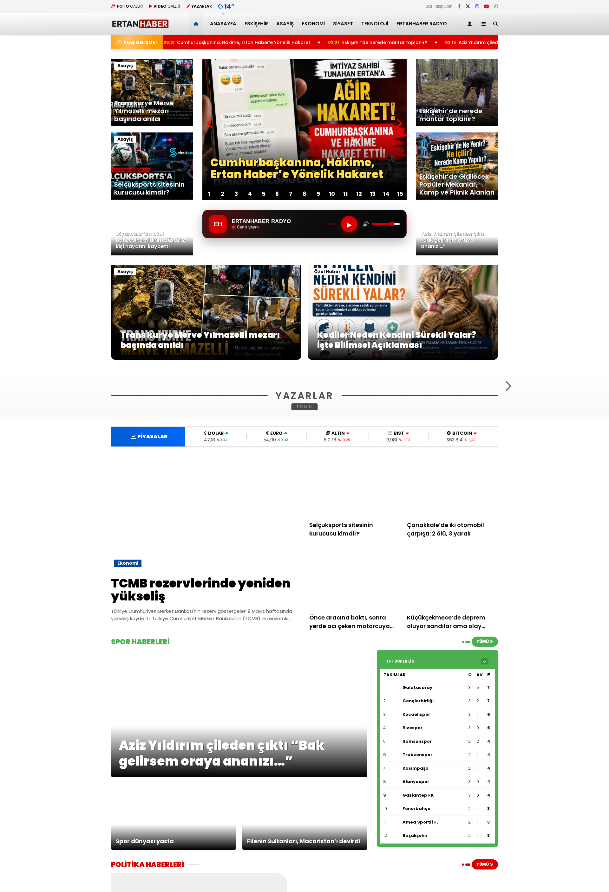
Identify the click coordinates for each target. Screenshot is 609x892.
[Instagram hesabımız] (477, 6)
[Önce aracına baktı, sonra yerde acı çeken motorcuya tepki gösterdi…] (355, 655)
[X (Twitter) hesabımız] (468, 6)
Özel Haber (327, 271)
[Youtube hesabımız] (486, 6)
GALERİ (130, 6)
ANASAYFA (223, 23)
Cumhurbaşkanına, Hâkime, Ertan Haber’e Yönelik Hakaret (195, 42)
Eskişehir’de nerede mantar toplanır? (339, 42)
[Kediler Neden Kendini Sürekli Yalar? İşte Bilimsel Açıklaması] (403, 358)
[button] (197, 24)
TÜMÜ (304, 483)
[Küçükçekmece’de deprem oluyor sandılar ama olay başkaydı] (452, 655)
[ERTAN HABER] (140, 25)
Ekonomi (313, 23)
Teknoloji (374, 23)
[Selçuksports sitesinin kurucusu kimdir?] (355, 563)
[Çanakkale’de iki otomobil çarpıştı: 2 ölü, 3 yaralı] (452, 563)
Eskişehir (256, 23)
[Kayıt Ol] (471, 24)
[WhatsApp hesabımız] (496, 6)
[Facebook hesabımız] (459, 6)
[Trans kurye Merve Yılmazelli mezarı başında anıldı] (206, 358)
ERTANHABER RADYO (421, 23)
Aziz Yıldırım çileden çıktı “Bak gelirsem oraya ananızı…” (479, 42)
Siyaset (343, 23)
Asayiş (285, 23)
